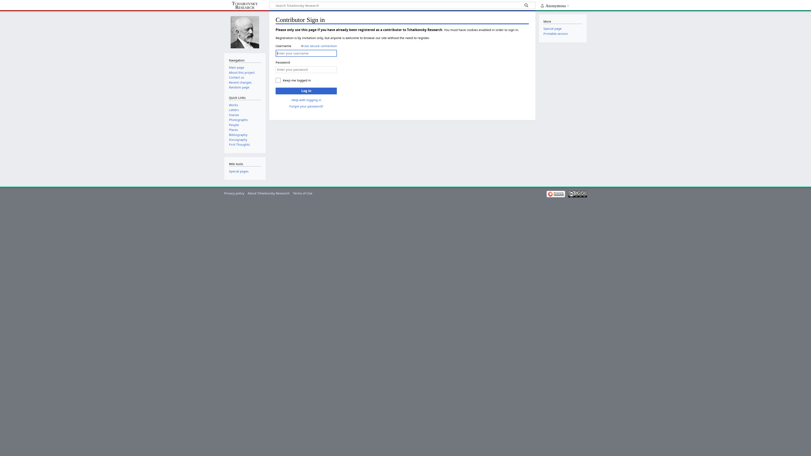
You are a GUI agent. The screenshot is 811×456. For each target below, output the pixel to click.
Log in (306, 91)
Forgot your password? (306, 106)
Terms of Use (302, 193)
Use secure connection (320, 46)
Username (283, 46)
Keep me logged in (297, 80)
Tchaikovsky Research (245, 5)
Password (283, 62)
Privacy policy (234, 193)
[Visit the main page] (245, 32)
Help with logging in (306, 100)
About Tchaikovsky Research (269, 193)
